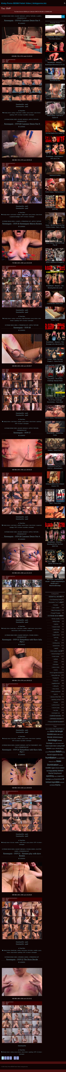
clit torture (55, 664)
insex (58, 758)
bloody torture (7, 112)
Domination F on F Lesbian (56, 602)
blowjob (60, 737)
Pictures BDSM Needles (55, 721)
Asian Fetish (59, 729)
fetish (58, 751)
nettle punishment (32, 745)
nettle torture (23, 842)
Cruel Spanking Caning (56, 599)
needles (24, 112)
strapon (55, 776)
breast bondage (56, 653)
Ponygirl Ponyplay (55, 613)
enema (56, 670)
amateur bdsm (52, 729)
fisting (63, 752)
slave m (56, 694)
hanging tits (56, 678)
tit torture (20, 114)
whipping (57, 785)
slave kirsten (37, 112)
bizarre (61, 734)
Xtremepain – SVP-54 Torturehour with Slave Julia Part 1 (22, 751)
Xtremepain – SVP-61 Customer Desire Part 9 (22, 20)
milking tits (56, 686)
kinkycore (55, 680)
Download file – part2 (22, 106)
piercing (56, 637)
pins (56, 640)
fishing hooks (33, 635)
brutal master (55, 656)
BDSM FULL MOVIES (55, 596)
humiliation (50, 757)
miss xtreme (56, 688)
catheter (56, 659)
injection (56, 624)
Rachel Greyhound (55, 773)
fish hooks (13, 738)
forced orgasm (52, 755)
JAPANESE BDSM (55, 718)
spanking (12, 114)
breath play (13, 628)
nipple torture (30, 16)
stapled (56, 648)
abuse (47, 728)
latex (55, 761)
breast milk (55, 743)
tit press (56, 702)
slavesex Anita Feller (56, 696)
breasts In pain (60, 743)
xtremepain (31, 114)
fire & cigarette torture (55, 672)
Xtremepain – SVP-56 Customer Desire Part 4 (22, 536)
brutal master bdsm (51, 746)
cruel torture (18, 112)
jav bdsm (61, 758)
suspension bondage (15, 216)
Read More (22, 110)
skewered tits (56, 645)
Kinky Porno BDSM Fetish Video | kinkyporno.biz (23, 3)
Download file (22, 1045)
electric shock (55, 667)
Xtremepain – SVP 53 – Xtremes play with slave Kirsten (22, 855)
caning (13, 112)
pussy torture (30, 112)
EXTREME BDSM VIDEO (8, 16)
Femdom (56, 605)
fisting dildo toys (56, 675)
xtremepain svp (22, 18)
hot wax (12, 842)
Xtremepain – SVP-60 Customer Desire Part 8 (22, 124)
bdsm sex (56, 734)
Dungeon (53, 748)
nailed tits (56, 632)
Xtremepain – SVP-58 (22, 327)
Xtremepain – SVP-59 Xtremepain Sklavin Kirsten (22, 224)
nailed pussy (56, 629)
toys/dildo (25, 114)
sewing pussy (56, 643)
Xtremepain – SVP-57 (22, 433)
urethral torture (56, 705)
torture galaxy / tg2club (56, 651)
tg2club (52, 779)
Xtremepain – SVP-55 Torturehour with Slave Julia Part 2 (22, 641)
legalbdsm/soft (56, 683)
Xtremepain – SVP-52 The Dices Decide (22, 959)
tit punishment (58, 779)
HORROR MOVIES (55, 716)
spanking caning (23, 957)
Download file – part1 (22, 104)
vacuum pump (55, 707)
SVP (16, 114)
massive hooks (56, 626)
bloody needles (20, 16)
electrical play (60, 748)
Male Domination (26, 318)
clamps (39, 16)
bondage (52, 740)
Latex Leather (55, 607)
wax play (56, 710)
